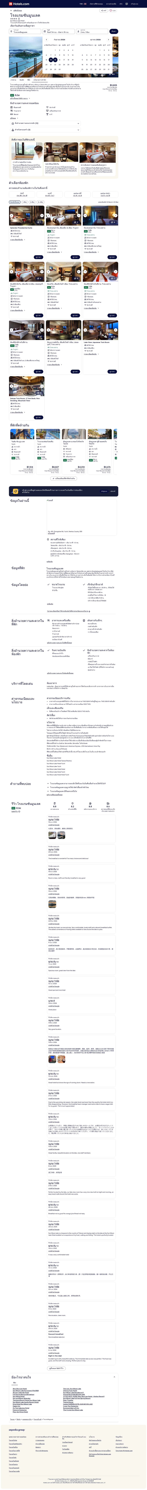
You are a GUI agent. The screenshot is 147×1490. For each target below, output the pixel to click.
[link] (112, 10)
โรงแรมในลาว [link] (13, 1454)
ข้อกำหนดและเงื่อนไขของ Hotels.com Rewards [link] (100, 1455)
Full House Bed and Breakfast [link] (23, 1394)
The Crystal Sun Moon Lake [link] (73, 1410)
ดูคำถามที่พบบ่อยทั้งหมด (54, 795)
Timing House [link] (68, 1402)
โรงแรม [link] (12, 1419)
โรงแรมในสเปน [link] (13, 1464)
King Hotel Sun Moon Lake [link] (22, 1404)
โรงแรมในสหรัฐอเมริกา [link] (15, 1444)
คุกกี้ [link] (90, 1447)
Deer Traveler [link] (68, 1400)
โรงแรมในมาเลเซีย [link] (14, 1471)
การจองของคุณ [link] (40, 1440)
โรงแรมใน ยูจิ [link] (37, 1419)
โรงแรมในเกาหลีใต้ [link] (14, 1450)
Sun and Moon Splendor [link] (21, 1398)
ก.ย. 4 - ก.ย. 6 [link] (77, 196)
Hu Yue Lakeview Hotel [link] (21, 1408)
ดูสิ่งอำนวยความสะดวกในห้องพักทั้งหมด (60, 673)
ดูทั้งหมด (13, 118)
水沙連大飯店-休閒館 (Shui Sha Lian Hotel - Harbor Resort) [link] (83, 1396)
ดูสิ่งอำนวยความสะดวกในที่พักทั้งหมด (59, 643)
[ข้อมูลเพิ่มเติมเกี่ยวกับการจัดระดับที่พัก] (19, 19)
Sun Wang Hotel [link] (19, 1396)
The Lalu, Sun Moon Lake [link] (72, 1389)
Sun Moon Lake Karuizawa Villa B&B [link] (26, 1391)
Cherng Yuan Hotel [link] (70, 1391)
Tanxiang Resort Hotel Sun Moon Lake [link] (26, 1400)
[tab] (15, 1382)
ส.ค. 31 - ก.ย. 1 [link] (49, 196)
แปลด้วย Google (53, 825)
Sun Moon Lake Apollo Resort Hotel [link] (26, 1402)
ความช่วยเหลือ (111, 4)
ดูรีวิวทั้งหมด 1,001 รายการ (19, 98)
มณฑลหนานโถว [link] (27, 1419)
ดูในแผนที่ (51, 533)
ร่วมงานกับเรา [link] (120, 1444)
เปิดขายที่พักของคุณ (96, 4)
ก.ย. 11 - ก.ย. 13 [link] (105, 196)
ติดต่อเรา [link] (38, 1447)
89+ (113, 74)
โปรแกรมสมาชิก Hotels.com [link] (124, 1450)
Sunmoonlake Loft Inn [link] (71, 1408)
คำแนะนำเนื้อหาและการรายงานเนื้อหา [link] (100, 1450)
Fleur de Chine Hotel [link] (20, 1412)
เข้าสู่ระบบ (134, 4)
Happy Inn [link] (16, 1406)
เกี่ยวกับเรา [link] (119, 1440)
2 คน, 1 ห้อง (85, 32)
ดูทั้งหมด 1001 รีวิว (56, 1368)
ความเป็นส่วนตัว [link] (93, 1444)
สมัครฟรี (113, 491)
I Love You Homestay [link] (70, 1406)
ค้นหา (114, 31)
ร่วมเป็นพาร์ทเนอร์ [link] (67, 1442)
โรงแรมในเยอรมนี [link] (14, 1468)
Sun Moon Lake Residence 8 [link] (73, 1393)
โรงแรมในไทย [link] (13, 1440)
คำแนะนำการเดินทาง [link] (122, 1447)
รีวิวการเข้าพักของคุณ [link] (42, 1450)
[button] (55, 50)
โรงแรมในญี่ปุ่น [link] (13, 1447)
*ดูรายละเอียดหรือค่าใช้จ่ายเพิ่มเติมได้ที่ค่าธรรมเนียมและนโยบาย (67, 611)
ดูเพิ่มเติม (50, 562)
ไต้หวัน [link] (18, 1419)
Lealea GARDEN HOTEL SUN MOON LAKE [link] (78, 1404)
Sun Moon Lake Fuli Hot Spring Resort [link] (77, 1398)
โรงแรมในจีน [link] (12, 1457)
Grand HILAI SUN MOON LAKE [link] (74, 1394)
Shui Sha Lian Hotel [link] (20, 1389)
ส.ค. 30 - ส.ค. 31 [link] (22, 196)
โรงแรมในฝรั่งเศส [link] (14, 1461)
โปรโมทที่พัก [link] (65, 1449)
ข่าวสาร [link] (64, 1446)
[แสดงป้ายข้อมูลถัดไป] (117, 451)
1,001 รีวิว (15, 811)
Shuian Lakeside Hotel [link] (21, 1393)
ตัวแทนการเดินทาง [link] (67, 1452)
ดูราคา (38, 257)
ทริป (121, 4)
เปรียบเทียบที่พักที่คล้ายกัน (65, 478)
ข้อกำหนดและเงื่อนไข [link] (95, 1440)
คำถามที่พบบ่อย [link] (40, 1444)
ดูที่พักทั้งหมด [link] (17, 11)
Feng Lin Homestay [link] (20, 1410)
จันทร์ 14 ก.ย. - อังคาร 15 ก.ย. (58, 32)
